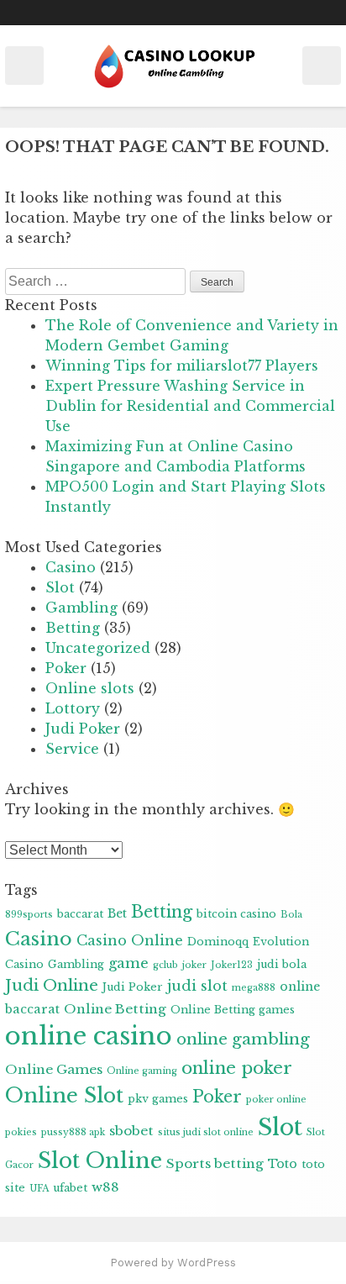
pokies (21, 1132)
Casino (70, 567)
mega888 (253, 987)
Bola (291, 914)
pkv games (158, 1098)
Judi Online (51, 985)
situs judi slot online (206, 1132)
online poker (236, 1067)
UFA (39, 1188)
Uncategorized (97, 647)
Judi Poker (82, 728)
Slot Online (100, 1160)
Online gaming (142, 1071)
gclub (165, 965)
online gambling (243, 1039)
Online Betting (115, 1009)
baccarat (80, 914)
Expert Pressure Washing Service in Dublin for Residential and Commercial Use (190, 405)
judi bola (282, 964)
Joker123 (232, 965)
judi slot (197, 985)
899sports (29, 914)
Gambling (81, 607)
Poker (65, 668)
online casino (88, 1036)
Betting (72, 627)
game (128, 963)
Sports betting (215, 1163)
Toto (282, 1163)
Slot (60, 587)
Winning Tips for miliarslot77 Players (181, 365)
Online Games (53, 1069)
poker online (276, 1099)
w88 (105, 1187)
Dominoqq (218, 941)
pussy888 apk (73, 1132)
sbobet (131, 1131)
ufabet (70, 1187)
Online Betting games (232, 1009)
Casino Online (129, 940)
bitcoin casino (236, 914)
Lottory (72, 708)
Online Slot (64, 1095)
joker (194, 965)
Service (72, 748)
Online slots (89, 688)
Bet (117, 913)
